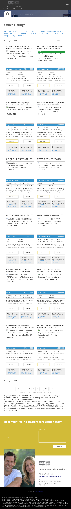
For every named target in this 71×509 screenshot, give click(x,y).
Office (33, 33)
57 (46, 389)
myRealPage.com (38, 491)
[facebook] (40, 479)
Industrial (8, 33)
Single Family (9, 36)
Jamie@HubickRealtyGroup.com (50, 476)
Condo (42, 31)
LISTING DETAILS (12, 85)
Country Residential (55, 31)
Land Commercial (22, 33)
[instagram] (43, 479)
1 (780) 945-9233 (11, 93)
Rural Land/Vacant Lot (55, 33)
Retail (41, 33)
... (41, 389)
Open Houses (22, 36)
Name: (7, 429)
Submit (59, 446)
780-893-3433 (25, 93)
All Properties (10, 31)
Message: (42, 429)
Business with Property (27, 31)
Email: (7, 437)
